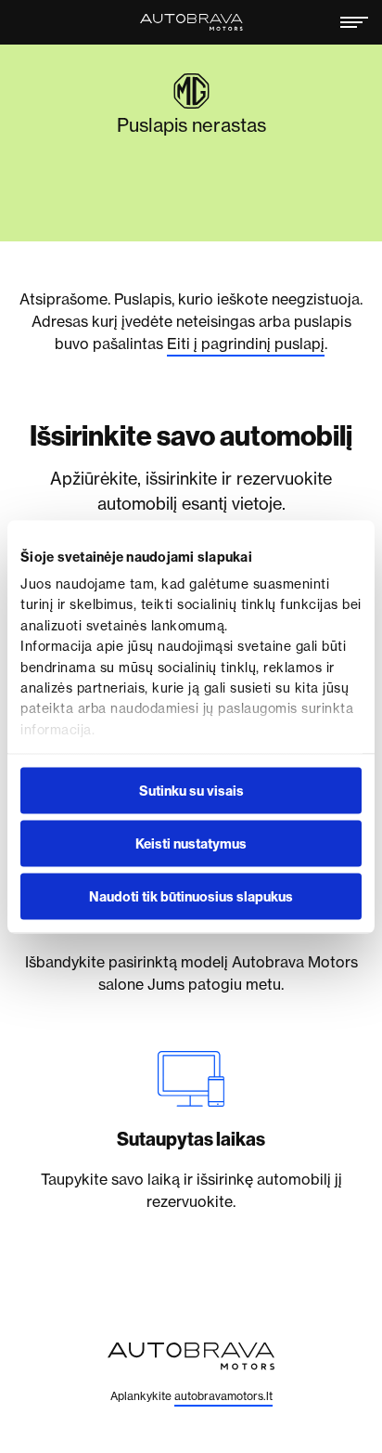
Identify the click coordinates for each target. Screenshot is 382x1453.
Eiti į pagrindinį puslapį (246, 343)
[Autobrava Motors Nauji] (191, 22)
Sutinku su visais (191, 790)
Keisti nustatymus (191, 843)
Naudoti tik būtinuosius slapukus (191, 896)
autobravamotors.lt (223, 1396)
